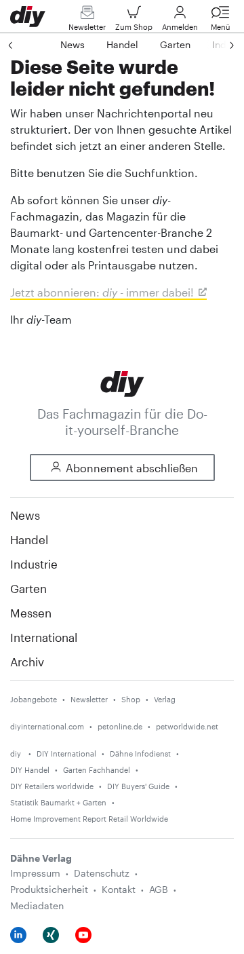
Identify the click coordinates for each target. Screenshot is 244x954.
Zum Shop (133, 26)
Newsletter (87, 26)
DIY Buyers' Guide (138, 786)
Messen (31, 612)
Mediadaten (37, 905)
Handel (29, 539)
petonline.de (120, 726)
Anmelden (180, 26)
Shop (130, 699)
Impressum (35, 873)
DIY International (66, 753)
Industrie (34, 564)
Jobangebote (33, 699)
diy (16, 753)
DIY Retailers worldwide (52, 786)
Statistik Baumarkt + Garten (58, 802)
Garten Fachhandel (96, 769)
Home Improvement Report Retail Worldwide (89, 818)
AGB (158, 889)
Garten (28, 588)
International (43, 637)
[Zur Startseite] (122, 382)
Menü (220, 26)
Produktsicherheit (49, 889)
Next (218, 45)
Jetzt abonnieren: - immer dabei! (102, 292)
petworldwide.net (187, 726)
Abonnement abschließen (132, 467)
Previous (23, 45)
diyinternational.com (47, 726)
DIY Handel (29, 769)
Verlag (165, 699)
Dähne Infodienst (140, 753)
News (25, 515)
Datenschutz (101, 873)
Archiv (27, 661)
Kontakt (119, 889)
